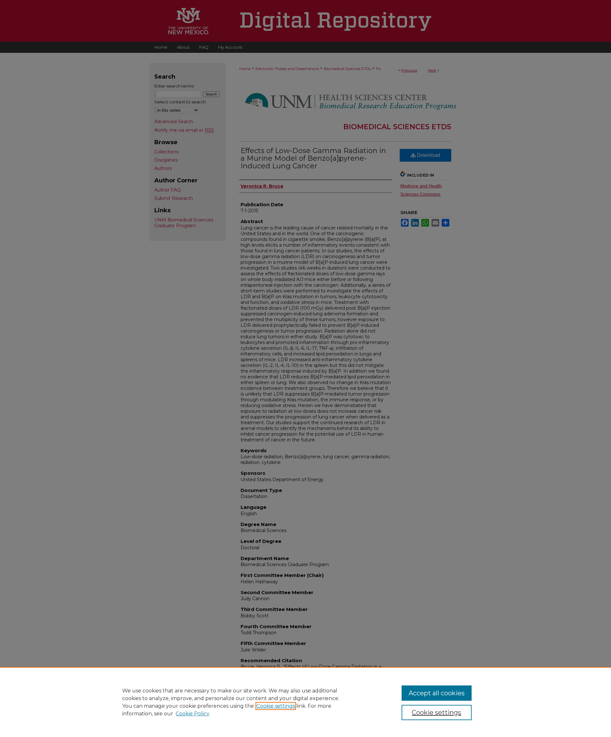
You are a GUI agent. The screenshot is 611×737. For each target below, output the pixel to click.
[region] (305, 702)
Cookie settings (275, 706)
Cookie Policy (192, 714)
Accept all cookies (437, 693)
